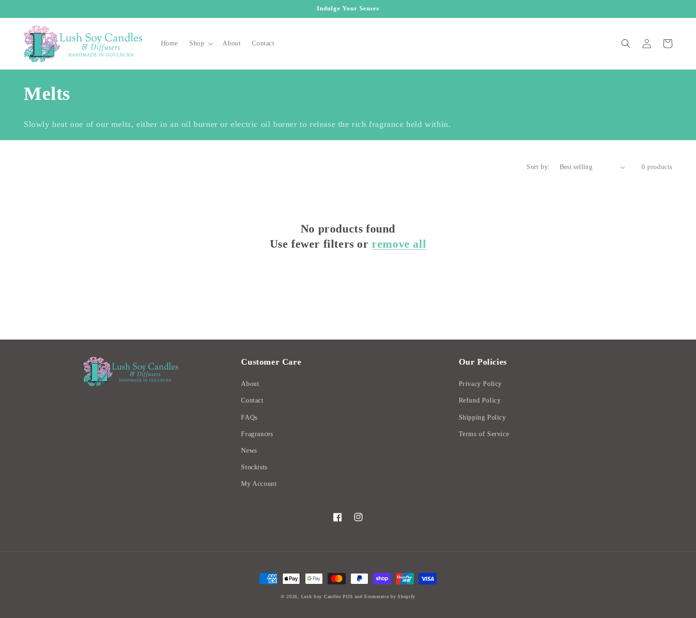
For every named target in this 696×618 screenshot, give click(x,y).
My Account (259, 483)
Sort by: (538, 166)
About (250, 383)
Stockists (254, 467)
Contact (252, 400)
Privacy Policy (480, 383)
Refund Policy (480, 400)
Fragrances (257, 434)
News (249, 450)
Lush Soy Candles (321, 596)
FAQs (249, 417)
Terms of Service (484, 434)
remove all (399, 244)
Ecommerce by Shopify (389, 596)
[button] (200, 44)
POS (348, 596)
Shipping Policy (482, 417)
